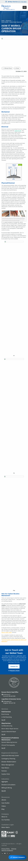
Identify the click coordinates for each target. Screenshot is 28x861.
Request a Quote (15, 670)
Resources (5, 797)
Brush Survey (5, 714)
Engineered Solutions (9, 753)
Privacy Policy (5, 849)
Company (5, 814)
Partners (4, 771)
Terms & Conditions (7, 850)
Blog (2, 809)
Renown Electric (8, 7)
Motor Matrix (5, 827)
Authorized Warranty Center (10, 755)
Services (4, 709)
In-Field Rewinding (6, 717)
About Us (4, 817)
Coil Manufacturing (6, 726)
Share (17, 68)
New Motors (5, 768)
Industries (5, 779)
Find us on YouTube (5, 853)
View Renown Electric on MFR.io (10, 853)
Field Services (6, 712)
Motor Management (7, 765)
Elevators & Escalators (8, 785)
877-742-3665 (22, 2)
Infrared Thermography (8, 745)
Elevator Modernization (8, 762)
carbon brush (17, 130)
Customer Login (7, 825)
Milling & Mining (6, 788)
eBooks (3, 800)
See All (3, 720)
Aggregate (4, 781)
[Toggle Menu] (24, 7)
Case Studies (5, 803)
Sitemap (13, 849)
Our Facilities (5, 820)
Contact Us (14, 666)
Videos (3, 806)
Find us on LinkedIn (2, 853)
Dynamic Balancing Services (9, 742)
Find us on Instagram (7, 853)
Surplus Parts (5, 774)
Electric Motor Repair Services (9, 728)
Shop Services (6, 723)
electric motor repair (6, 632)
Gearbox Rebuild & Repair (8, 731)
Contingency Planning (8, 758)
